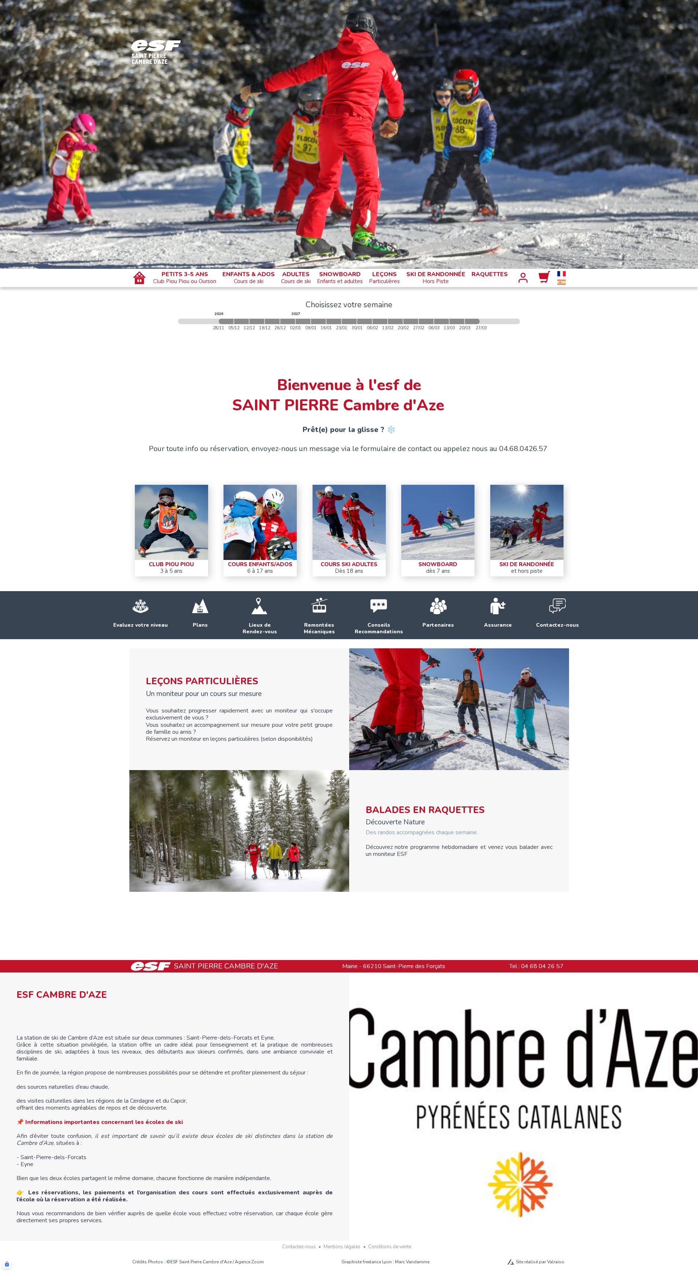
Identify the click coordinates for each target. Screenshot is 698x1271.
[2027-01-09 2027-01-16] (318, 321)
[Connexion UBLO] (7, 1264)
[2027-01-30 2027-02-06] (364, 321)
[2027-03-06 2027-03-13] (441, 321)
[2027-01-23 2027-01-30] (349, 321)
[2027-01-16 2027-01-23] (333, 321)
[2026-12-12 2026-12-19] (257, 321)
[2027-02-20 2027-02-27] (410, 321)
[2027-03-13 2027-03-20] (457, 321)
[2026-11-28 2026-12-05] (226, 321)
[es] (561, 282)
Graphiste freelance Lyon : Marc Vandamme (385, 1262)
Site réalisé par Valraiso (540, 1262)
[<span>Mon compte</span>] (523, 278)
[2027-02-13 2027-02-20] (395, 321)
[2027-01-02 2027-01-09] (303, 321)
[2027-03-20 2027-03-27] (472, 321)
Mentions (342, 1246)
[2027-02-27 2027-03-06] (426, 321)
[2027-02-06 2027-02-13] (380, 321)
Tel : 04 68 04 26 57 (536, 966)
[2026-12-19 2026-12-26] (272, 321)
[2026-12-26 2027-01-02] (287, 321)
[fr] (561, 274)
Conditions (389, 1246)
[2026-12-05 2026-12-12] (241, 321)
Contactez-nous (299, 1246)
